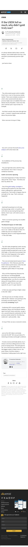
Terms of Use (4, 535)
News (2, 508)
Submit (14, 530)
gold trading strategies (14, 186)
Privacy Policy (4, 537)
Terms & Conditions (13, 535)
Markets (3, 506)
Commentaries (4, 510)
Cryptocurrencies (5, 504)
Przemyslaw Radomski (13, 32)
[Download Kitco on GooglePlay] (23, 512)
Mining (2, 511)
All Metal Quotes (5, 502)
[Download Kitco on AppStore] (17, 512)
